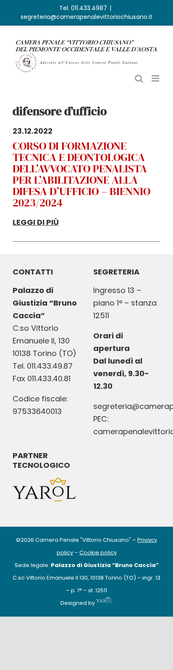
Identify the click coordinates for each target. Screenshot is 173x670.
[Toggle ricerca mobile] (139, 78)
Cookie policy (98, 553)
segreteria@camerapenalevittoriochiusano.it (86, 17)
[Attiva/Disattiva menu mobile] (156, 78)
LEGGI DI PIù (36, 222)
